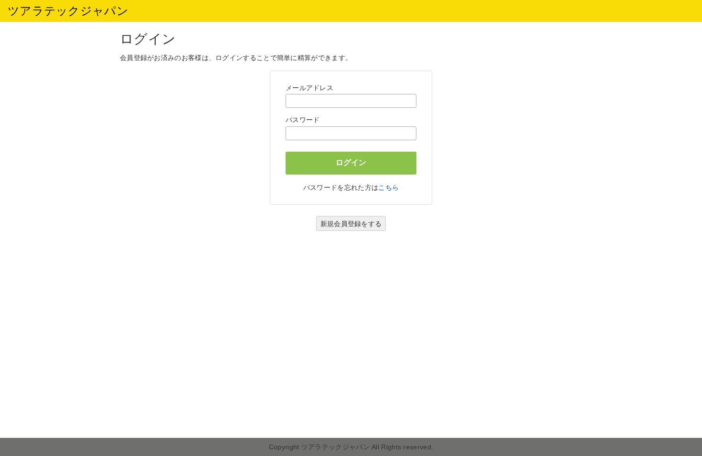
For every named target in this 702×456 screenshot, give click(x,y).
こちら (388, 187)
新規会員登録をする (351, 224)
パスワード (303, 120)
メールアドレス (309, 88)
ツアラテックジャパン (68, 10)
